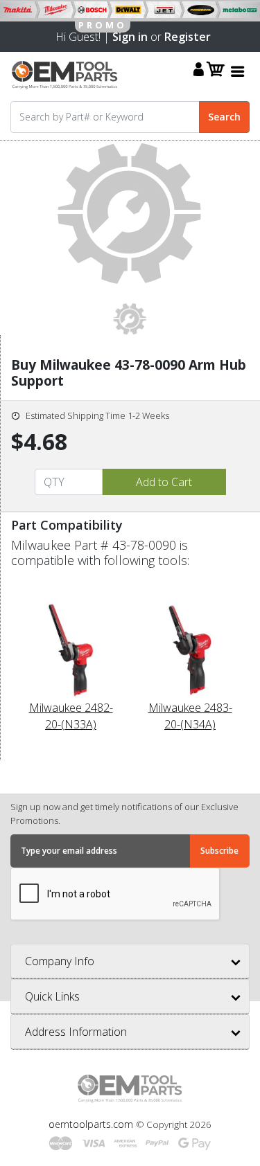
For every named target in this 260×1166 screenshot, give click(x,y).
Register (187, 36)
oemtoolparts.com (92, 1124)
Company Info (59, 961)
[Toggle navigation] (237, 71)
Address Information (76, 1031)
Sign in (130, 36)
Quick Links (52, 996)
